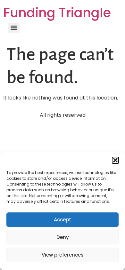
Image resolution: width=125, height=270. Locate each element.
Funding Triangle (57, 13)
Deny (62, 237)
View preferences (63, 254)
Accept (62, 219)
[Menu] (14, 28)
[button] (115, 160)
